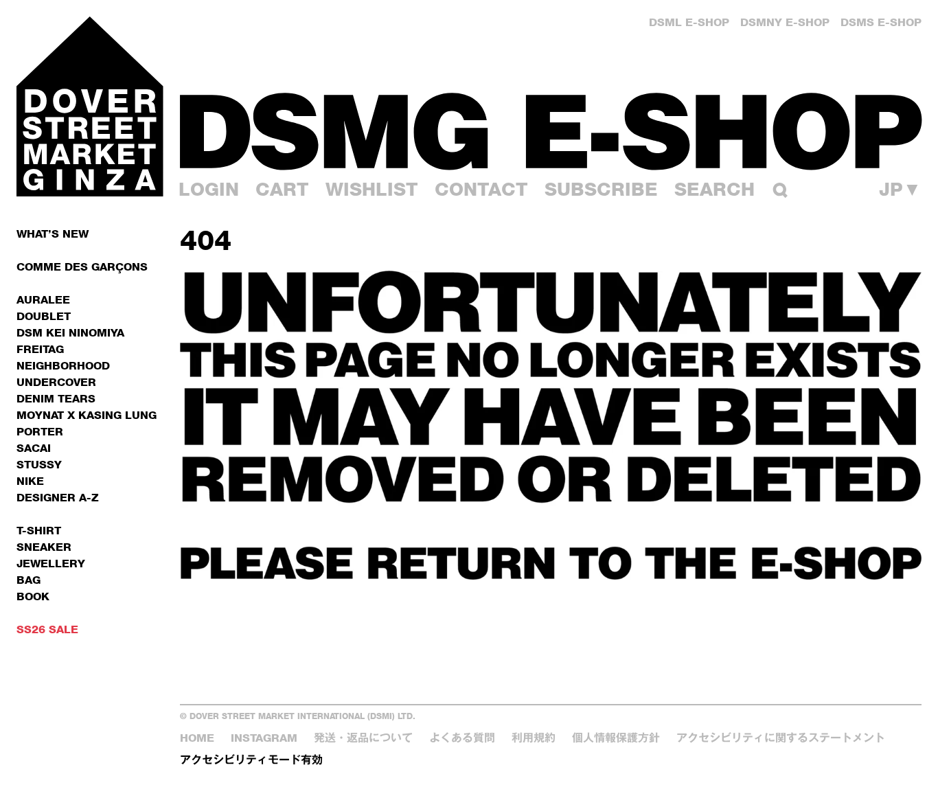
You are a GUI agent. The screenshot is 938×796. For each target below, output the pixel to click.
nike (30, 481)
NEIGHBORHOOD (63, 365)
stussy (39, 464)
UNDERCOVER (56, 382)
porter (39, 431)
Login (209, 189)
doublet (43, 316)
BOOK (32, 596)
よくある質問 (462, 737)
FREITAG (40, 349)
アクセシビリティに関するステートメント (780, 737)
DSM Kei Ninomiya (70, 332)
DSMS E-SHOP (881, 22)
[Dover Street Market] (89, 106)
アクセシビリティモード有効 (251, 759)
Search (714, 189)
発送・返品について (363, 737)
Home (197, 737)
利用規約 (534, 737)
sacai (33, 448)
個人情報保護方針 (616, 737)
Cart (282, 189)
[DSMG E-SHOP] (551, 131)
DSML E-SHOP (689, 22)
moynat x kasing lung (86, 415)
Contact (481, 189)
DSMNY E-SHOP (785, 22)
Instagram (264, 737)
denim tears (55, 398)
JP (900, 190)
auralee (43, 299)
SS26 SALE (47, 629)
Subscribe (601, 189)
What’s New (52, 233)
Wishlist (371, 189)
